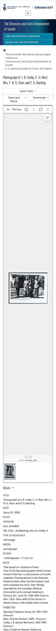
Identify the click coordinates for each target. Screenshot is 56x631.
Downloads (39, 97)
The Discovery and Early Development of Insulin (28, 63)
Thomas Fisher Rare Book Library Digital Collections (28, 56)
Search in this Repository (21, 42)
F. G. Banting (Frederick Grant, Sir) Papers (28, 68)
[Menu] (28, 13)
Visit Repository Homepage (23, 36)
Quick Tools (26, 91)
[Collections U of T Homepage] (4, 50)
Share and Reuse (14, 99)
